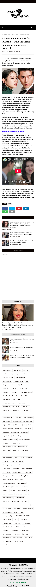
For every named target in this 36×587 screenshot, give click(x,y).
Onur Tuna (6, 501)
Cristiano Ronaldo (8, 417)
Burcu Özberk (16, 399)
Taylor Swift (17, 523)
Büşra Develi (6, 406)
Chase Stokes (16, 414)
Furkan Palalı (16, 443)
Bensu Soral (15, 385)
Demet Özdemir (28, 417)
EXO (16, 425)
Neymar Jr (27, 494)
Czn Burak (18, 417)
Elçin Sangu (28, 428)
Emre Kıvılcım (15, 432)
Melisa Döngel (19, 479)
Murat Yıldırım (22, 490)
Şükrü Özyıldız (6, 545)
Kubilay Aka (6, 476)
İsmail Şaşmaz (19, 541)
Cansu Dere (6, 410)
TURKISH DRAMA (7, 519)
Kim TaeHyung (27, 472)
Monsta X (5, 490)
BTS (27, 381)
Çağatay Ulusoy (24, 530)
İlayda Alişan (28, 538)
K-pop (8, 33)
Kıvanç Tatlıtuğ (25, 476)
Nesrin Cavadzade (8, 494)
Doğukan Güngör (8, 425)
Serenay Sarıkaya (28, 508)
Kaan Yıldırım (19, 465)
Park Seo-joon (15, 501)
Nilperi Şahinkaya (8, 497)
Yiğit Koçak (15, 530)
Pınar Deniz (25, 501)
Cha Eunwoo (6, 414)
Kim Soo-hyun (17, 472)
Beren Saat (24, 385)
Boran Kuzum (14, 392)
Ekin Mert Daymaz (8, 428)
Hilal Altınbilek (27, 454)
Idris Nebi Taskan (7, 457)
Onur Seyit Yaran (19, 497)
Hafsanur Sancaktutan (9, 447)
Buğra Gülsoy (21, 403)
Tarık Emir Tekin (7, 523)
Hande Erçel (15, 450)
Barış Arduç (6, 385)
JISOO (22, 457)
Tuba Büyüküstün (8, 527)
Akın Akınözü (17, 370)
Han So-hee (6, 450)
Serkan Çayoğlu (7, 512)
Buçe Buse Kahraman (9, 403)
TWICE (16, 519)
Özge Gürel (17, 534)
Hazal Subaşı (6, 454)
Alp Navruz (6, 374)
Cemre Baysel (25, 410)
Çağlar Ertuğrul (7, 534)
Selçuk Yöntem (7, 508)
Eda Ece (30, 425)
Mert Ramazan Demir (9, 483)
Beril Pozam (6, 388)
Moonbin (13, 490)
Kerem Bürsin (6, 472)
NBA (29, 490)
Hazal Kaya (24, 450)
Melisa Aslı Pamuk (8, 479)
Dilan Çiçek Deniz (27, 421)
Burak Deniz (15, 396)
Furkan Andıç (6, 443)
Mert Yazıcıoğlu (21, 483)
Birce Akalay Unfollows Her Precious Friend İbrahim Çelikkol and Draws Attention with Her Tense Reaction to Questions (18, 325)
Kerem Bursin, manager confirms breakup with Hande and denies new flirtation (22, 356)
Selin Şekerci (26, 505)
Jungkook (29, 457)
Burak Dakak (6, 396)
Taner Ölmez (23, 519)
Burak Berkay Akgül (26, 392)
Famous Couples (18, 436)
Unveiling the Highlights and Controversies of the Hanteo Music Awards (22, 241)
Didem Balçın (17, 421)
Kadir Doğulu (6, 468)
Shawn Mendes (18, 512)
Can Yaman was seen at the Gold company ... (21, 348)
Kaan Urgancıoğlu (8, 465)
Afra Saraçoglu (7, 370)
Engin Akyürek (7, 436)
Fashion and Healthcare (10, 439)
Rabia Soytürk (7, 505)
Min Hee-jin (15, 487)
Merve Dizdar (6, 487)
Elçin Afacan (18, 428)
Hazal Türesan (17, 454)
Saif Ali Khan (16, 505)
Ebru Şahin (22, 425)
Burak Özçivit (6, 399)
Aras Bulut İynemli (8, 377)
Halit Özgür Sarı (22, 447)
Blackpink (5, 392)
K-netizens (14, 461)
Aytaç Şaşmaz (7, 381)
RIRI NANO (5, 52)
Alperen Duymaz (15, 374)
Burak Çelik (24, 396)
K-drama (5, 461)
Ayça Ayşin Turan (18, 381)
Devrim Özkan (7, 421)
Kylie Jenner (15, 476)
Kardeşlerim (16, 468)
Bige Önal (14, 388)
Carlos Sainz (15, 410)
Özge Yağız (25, 534)
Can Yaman (15, 406)
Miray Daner (24, 487)
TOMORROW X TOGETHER (23, 516)
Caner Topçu (25, 406)
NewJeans (19, 494)
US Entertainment (20, 527)
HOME (23, 583)
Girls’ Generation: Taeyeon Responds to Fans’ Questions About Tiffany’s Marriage (21, 233)
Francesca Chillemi (24, 439)
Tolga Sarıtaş (26, 523)
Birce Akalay (23, 388)
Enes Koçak (24, 432)
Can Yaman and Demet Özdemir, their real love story (22, 340)
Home (3, 33)
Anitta (24, 374)
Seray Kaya (17, 508)
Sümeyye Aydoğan (8, 516)
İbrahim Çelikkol (17, 538)
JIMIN (16, 457)
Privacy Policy (15, 583)
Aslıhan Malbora (20, 377)
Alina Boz (26, 370)
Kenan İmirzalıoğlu (27, 468)
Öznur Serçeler (7, 538)
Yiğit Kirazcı (6, 530)
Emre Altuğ (6, 432)
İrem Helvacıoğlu (7, 541)
